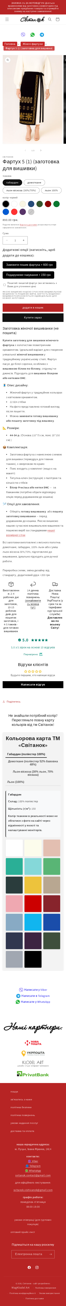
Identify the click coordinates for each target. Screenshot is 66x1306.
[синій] (6, 212)
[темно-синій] (31, 204)
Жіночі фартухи (33, 44)
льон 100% (51, 190)
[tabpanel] (33, 878)
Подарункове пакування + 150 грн (28, 274)
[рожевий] (14, 903)
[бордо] (48, 204)
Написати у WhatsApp (35, 1002)
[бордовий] (52, 903)
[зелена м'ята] (14, 866)
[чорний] (6, 204)
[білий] (14, 204)
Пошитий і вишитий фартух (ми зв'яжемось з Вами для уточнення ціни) (32, 285)
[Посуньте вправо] (41, 150)
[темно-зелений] (39, 204)
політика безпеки (21, 1107)
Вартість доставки (28, 225)
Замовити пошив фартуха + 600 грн (29, 264)
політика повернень (23, 1115)
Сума (6, 233)
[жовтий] (33, 885)
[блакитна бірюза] (33, 922)
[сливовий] (23, 212)
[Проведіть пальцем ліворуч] (25, 150)
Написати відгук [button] (33, 684)
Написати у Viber (35, 990)
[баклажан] (33, 941)
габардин (12, 182)
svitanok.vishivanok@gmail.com (33, 1190)
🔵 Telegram (33, 1165)
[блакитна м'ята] (33, 866)
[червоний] (14, 212)
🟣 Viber (33, 1161)
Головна (10, 44)
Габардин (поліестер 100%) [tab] (26, 754)
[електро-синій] (52, 922)
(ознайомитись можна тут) (33, 604)
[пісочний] (52, 885)
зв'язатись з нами (21, 1099)
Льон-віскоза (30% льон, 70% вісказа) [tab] (33, 773)
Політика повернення (45, 1288)
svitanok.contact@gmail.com (33, 1175)
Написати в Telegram (35, 996)
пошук (14, 1091)
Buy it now (33, 317)
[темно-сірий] (31, 212)
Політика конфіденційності (23, 1293)
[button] (7, 19)
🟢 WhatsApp (33, 1170)
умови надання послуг (24, 1123)
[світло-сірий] (14, 959)
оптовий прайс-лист (23, 1232)
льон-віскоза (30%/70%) (21, 190)
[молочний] (23, 204)
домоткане (34, 182)
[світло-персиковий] (52, 848)
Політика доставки (35, 1298)
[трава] (52, 866)
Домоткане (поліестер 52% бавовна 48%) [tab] (33, 763)
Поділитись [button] (14, 701)
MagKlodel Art (21, 1287)
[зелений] (56, 204)
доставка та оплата (22, 1131)
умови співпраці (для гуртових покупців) (32, 1222)
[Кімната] (50, 1254)
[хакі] (52, 941)
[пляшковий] (14, 885)
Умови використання (49, 1293)
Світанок (27, 1283)
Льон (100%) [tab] (15, 781)
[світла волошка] (14, 922)
